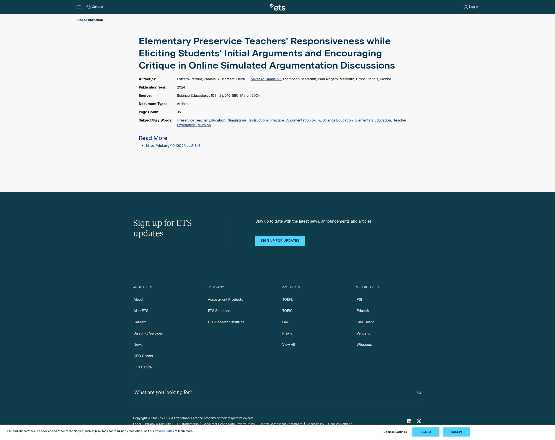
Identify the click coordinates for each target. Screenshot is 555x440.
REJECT (425, 431)
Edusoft (363, 311)
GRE (285, 322)
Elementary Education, (374, 120)
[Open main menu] (79, 7)
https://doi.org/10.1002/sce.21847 (173, 146)
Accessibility (315, 424)
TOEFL (287, 299)
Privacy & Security (158, 424)
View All (288, 345)
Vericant (363, 333)
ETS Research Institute (226, 322)
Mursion (204, 125)
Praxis (287, 333)
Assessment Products (225, 299)
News (138, 345)
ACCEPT (457, 431)
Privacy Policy (164, 431)
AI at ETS (141, 311)
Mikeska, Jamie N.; (266, 79)
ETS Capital (143, 367)
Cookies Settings (340, 424)
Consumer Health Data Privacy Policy (229, 424)
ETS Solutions (219, 311)
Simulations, (238, 120)
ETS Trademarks (187, 424)
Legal (137, 424)
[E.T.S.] (277, 7)
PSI (359, 299)
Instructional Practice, (267, 120)
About (139, 299)
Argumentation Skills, (304, 120)
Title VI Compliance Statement (280, 424)
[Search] (419, 392)
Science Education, (338, 120)
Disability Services (148, 333)
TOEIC (287, 311)
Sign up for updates (280, 241)
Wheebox (364, 345)
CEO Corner (143, 356)
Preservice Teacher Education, (202, 120)
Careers (140, 322)
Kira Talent (365, 322)
